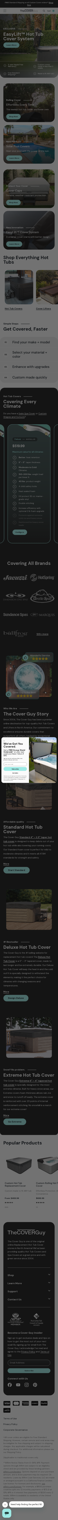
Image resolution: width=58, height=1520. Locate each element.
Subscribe (15, 769)
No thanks (15, 773)
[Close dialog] (54, 739)
